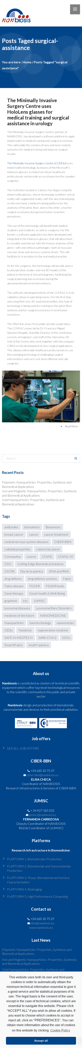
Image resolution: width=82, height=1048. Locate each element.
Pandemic (25, 630)
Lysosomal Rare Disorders (54, 608)
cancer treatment (56, 534)
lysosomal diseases (17, 608)
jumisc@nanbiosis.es (42, 815)
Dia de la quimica (31, 571)
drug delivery (13, 578)
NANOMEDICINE (53, 615)
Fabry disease (13, 586)
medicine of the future (19, 615)
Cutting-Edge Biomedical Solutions (40, 564)
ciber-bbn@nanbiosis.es (42, 775)
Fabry (67, 578)
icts (25, 601)
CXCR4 (9, 571)
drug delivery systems (42, 578)
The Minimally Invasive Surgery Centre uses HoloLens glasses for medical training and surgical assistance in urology (38, 111)
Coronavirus (12, 556)
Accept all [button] (41, 1040)
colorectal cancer (48, 549)
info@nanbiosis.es (42, 923)
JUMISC (39, 601)
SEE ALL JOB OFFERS (23, 748)
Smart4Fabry (13, 645)
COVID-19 (65, 556)
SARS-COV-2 (47, 637)
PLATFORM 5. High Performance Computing (37, 896)
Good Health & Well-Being (47, 593)
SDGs (66, 637)
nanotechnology (40, 623)
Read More (71, 426)
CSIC (8, 564)
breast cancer (13, 534)
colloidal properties (17, 549)
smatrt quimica (38, 645)
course (31, 556)
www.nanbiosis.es (41, 927)
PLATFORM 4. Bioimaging (24, 889)
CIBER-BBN (62, 542)
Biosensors (53, 527)
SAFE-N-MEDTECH (18, 637)
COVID (47, 556)
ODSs (8, 630)
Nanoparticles (14, 623)
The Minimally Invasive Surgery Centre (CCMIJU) (36, 163)
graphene (10, 601)
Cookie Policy (60, 1030)
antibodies (11, 527)
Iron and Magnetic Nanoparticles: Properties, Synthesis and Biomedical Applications (39, 961)
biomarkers (32, 527)
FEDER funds (55, 586)
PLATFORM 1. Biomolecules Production (34, 859)
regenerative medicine (53, 630)
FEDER (34, 586)
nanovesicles (65, 623)
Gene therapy (13, 593)
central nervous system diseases (26, 542)
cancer (33, 534)
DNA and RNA (59, 571)
